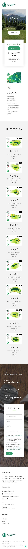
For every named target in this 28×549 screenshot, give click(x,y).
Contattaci (14, 32)
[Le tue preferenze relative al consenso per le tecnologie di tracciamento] (25, 546)
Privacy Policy (17, 448)
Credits (13, 546)
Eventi (3, 521)
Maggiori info (14, 28)
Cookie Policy (12, 545)
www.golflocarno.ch (13, 382)
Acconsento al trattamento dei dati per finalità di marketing (13, 440)
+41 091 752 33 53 (11, 390)
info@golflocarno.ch (13, 374)
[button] (8, 143)
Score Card (14, 48)
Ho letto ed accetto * (14, 436)
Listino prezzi (5, 523)
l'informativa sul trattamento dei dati (14, 436)
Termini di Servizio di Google (13, 449)
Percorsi (4, 518)
